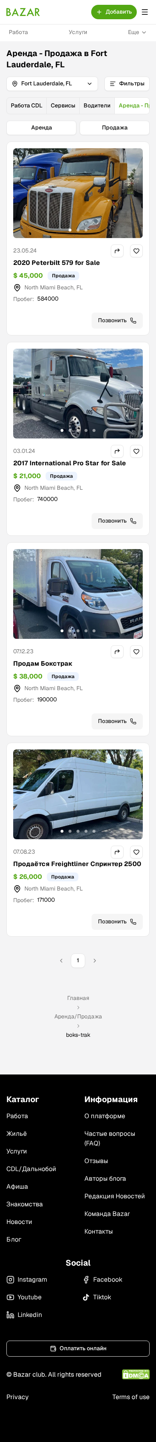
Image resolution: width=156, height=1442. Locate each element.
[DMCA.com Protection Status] (136, 1374)
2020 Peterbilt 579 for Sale (56, 263)
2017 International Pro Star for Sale (69, 463)
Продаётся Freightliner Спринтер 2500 (77, 864)
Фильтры (131, 83)
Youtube (30, 1297)
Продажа (115, 127)
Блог (13, 1239)
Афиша (17, 1186)
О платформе (104, 1116)
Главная (78, 998)
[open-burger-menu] (145, 12)
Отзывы (96, 1161)
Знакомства (24, 1204)
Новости (19, 1222)
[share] (117, 250)
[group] (78, 105)
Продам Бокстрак (42, 663)
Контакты (98, 1231)
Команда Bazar (107, 1214)
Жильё (16, 1133)
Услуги (78, 32)
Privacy (17, 1397)
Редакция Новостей (114, 1196)
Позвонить (112, 320)
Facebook (107, 1279)
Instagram (32, 1279)
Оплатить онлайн (83, 1348)
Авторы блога (105, 1178)
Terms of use (131, 1397)
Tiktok (102, 1297)
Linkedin (30, 1315)
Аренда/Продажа (78, 1016)
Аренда (41, 127)
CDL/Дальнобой (31, 1169)
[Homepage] (23, 12)
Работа (18, 32)
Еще (133, 32)
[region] (78, 193)
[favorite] (136, 250)
